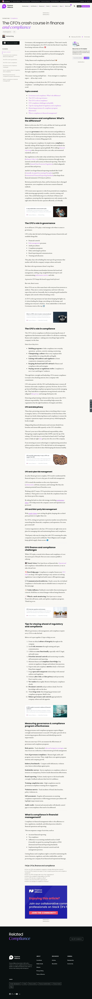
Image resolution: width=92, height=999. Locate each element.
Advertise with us (46, 12)
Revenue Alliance (26, 1)
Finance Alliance (16, 1)
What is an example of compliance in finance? (37, 881)
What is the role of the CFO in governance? (36, 879)
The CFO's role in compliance (10, 62)
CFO (14, 31)
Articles (54, 960)
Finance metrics (33, 983)
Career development (15, 983)
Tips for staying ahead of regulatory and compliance (45, 106)
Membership (85, 6)
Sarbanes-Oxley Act (31, 159)
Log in (79, 6)
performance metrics (41, 275)
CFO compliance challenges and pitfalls (41, 103)
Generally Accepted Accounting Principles (38, 173)
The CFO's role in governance (10, 59)
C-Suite (24, 983)
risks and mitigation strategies (54, 748)
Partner (82, 1)
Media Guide (40, 963)
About (88, 1)
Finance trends (57, 983)
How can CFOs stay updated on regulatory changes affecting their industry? (44, 869)
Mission (38, 967)
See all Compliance (76, 939)
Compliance (14, 18)
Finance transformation (45, 983)
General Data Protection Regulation (41, 164)
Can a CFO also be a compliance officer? (36, 878)
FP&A (11, 987)
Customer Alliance (45, 1)
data (40, 439)
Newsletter (54, 963)
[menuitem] (41, 960)
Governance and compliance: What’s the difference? (45, 95)
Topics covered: (7, 52)
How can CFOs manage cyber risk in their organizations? (40, 874)
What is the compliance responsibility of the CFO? (38, 876)
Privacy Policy (40, 970)
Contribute (39, 960)
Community (70, 963)
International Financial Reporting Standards (39, 175)
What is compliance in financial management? (43, 113)
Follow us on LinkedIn (12, 43)
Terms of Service (41, 974)
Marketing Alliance (35, 1)
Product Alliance (55, 1)
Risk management (34, 243)
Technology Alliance (65, 1)
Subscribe (86, 57)
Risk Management (7, 31)
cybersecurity (29, 485)
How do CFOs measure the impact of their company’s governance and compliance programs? (46, 872)
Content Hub (5, 18)
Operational (62, 563)
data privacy (35, 394)
